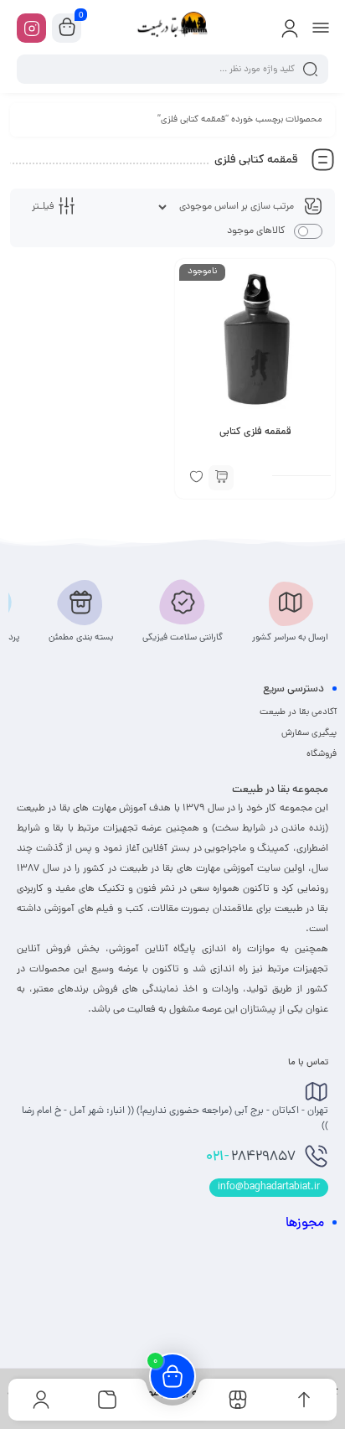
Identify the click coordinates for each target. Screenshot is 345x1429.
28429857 (251, 1157)
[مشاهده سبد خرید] (67, 28)
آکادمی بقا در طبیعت (298, 712)
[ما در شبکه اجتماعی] (31, 28)
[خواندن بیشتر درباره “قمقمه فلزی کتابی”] (221, 477)
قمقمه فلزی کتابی (255, 432)
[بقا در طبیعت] (172, 28)
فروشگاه (321, 754)
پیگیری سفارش (309, 733)
